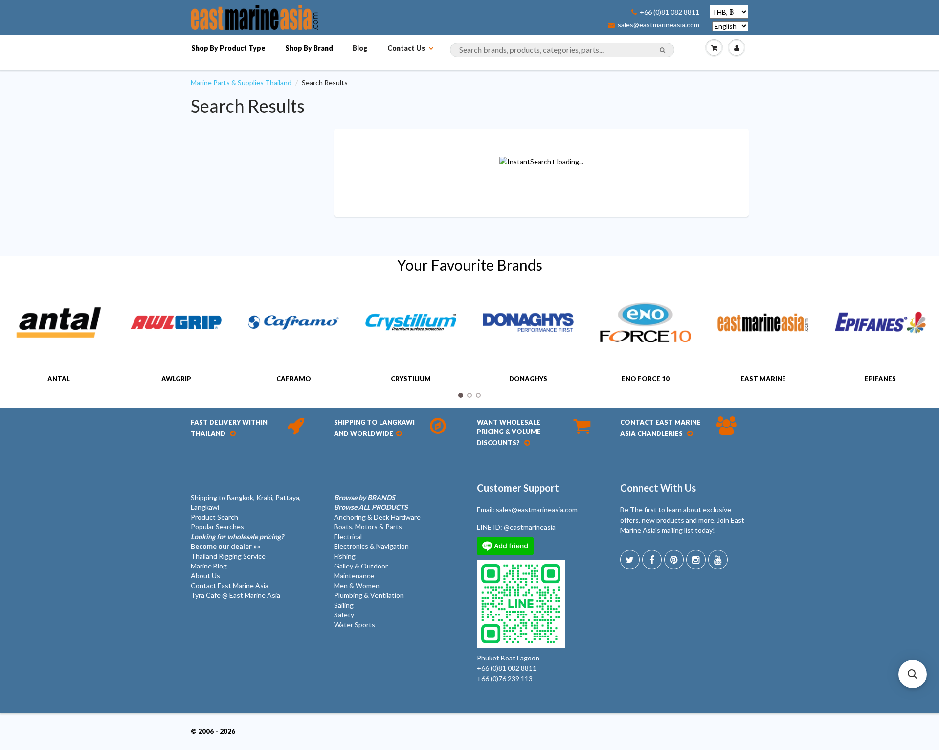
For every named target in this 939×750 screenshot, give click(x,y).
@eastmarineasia (530, 527)
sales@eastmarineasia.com (658, 25)
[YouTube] (718, 559)
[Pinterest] (674, 559)
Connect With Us (658, 488)
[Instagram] (696, 559)
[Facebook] (652, 559)
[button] (912, 674)
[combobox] (562, 50)
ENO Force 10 (646, 379)
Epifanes (880, 379)
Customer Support (518, 488)
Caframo (293, 379)
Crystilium (411, 379)
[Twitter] (630, 559)
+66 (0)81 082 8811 (669, 12)
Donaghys (528, 379)
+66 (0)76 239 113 (505, 678)
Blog (360, 48)
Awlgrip (176, 379)
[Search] (662, 50)
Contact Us (406, 48)
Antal (58, 379)
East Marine (763, 379)
